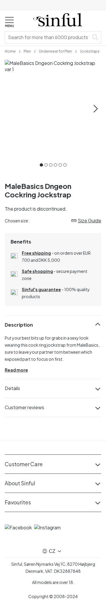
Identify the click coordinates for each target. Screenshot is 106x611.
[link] (10, 50)
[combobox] (48, 37)
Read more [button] (16, 369)
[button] (9, 22)
